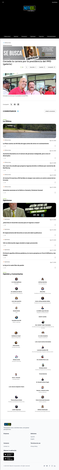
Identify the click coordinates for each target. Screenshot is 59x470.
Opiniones (32, 36)
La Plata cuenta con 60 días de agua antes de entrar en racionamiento (26, 143)
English (32, 439)
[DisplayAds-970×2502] (29, 53)
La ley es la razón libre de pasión (13, 265)
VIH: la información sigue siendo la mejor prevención (20, 243)
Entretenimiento (51, 36)
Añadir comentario (50, 111)
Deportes (41, 36)
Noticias (16, 36)
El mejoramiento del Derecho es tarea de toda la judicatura (22, 232)
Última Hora (7, 36)
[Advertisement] (29, 23)
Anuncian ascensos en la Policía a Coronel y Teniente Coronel (23, 190)
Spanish (33, 436)
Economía (24, 36)
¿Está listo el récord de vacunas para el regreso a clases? (21, 222)
